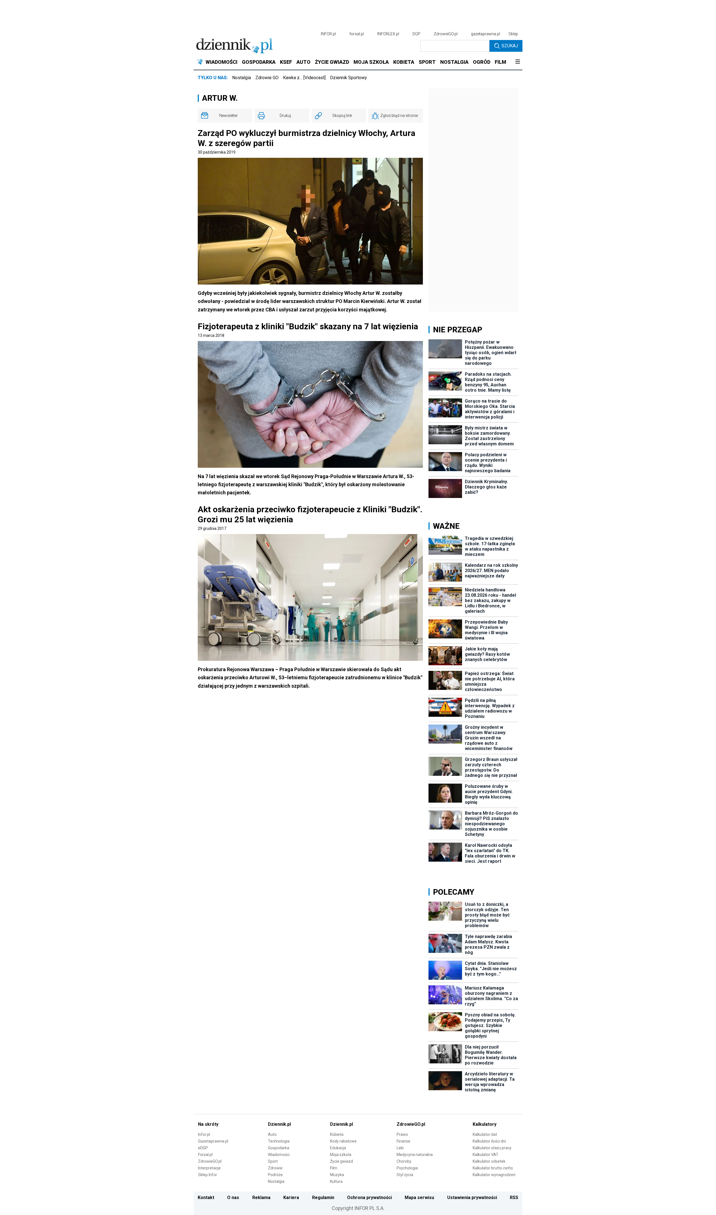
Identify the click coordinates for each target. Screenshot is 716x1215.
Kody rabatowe (343, 1141)
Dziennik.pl (279, 1124)
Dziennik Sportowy (348, 77)
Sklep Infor (207, 1174)
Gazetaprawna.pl (213, 1141)
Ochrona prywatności (369, 1197)
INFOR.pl (328, 34)
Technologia (278, 1141)
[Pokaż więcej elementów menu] (517, 62)
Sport (273, 1161)
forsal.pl (356, 34)
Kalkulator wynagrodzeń (494, 1174)
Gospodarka (278, 1148)
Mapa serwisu (419, 1197)
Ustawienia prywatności (472, 1197)
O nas (233, 1197)
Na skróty (208, 1124)
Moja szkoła (340, 1154)
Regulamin (323, 1197)
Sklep (513, 34)
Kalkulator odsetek (489, 1161)
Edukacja (338, 1148)
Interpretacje (209, 1168)
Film (333, 1168)
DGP (416, 34)
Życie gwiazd (341, 1161)
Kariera (291, 1197)
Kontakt (206, 1197)
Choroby (404, 1161)
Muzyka (337, 1174)
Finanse (403, 1141)
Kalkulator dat (485, 1134)
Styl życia (405, 1174)
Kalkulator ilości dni (489, 1141)
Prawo (402, 1134)
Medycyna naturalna (415, 1154)
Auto (272, 1134)
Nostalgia (241, 77)
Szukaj (509, 45)
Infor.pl (204, 1134)
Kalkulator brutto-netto (493, 1168)
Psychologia (407, 1168)
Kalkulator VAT (485, 1154)
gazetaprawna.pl (485, 34)
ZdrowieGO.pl (446, 34)
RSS (514, 1197)
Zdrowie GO (267, 77)
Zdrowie (275, 1168)
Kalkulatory (484, 1124)
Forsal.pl (205, 1154)
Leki (400, 1148)
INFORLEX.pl (388, 34)
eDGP (203, 1148)
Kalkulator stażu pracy (492, 1148)
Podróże (275, 1174)
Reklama (261, 1197)
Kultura (336, 1181)
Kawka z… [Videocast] (304, 77)
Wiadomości (278, 1154)
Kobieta (336, 1134)
